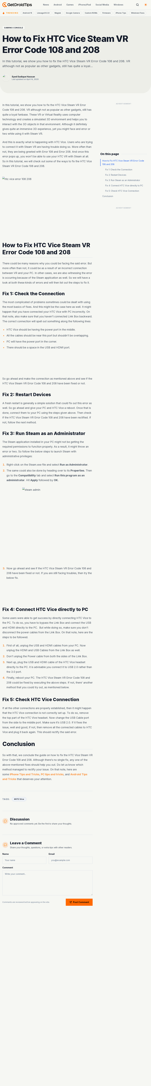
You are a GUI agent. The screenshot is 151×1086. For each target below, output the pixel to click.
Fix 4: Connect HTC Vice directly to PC (124, 185)
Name (5, 854)
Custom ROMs (91, 13)
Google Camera (73, 13)
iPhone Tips (121, 13)
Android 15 (27, 13)
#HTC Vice (19, 799)
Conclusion (107, 196)
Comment (7, 867)
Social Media (102, 4)
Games (70, 4)
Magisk (58, 13)
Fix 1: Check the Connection (118, 169)
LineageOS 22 (43, 13)
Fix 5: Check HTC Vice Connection (122, 191)
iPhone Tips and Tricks (24, 774)
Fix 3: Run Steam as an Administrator (122, 180)
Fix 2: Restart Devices (115, 175)
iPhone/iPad (84, 4)
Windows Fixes (137, 13)
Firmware (106, 13)
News (46, 4)
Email (52, 854)
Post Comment (81, 902)
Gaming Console (13, 28)
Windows (118, 4)
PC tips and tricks (52, 774)
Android (58, 4)
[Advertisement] (123, 124)
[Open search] (137, 5)
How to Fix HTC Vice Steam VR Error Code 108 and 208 (123, 162)
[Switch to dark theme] (146, 5)
